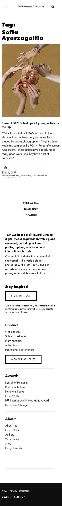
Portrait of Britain (15, 387)
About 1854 (12, 425)
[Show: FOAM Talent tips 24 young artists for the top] (31, 80)
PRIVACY (13, 491)
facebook (32, 208)
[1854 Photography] (31, 7)
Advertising (11, 345)
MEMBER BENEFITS (23, 359)
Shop (8, 443)
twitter (32, 214)
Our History (12, 430)
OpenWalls (12, 396)
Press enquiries (13, 341)
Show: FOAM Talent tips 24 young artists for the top (30, 125)
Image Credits (13, 448)
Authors (9, 434)
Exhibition (14, 175)
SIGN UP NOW (21, 296)
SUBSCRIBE (24, 491)
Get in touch (12, 332)
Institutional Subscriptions (19, 350)
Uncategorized (40, 175)
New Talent (26, 175)
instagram (32, 202)
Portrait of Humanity (16, 382)
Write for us (12, 439)
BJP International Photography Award (27, 400)
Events (5, 175)
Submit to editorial (16, 336)
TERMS (4, 491)
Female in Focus (14, 391)
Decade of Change (16, 405)
